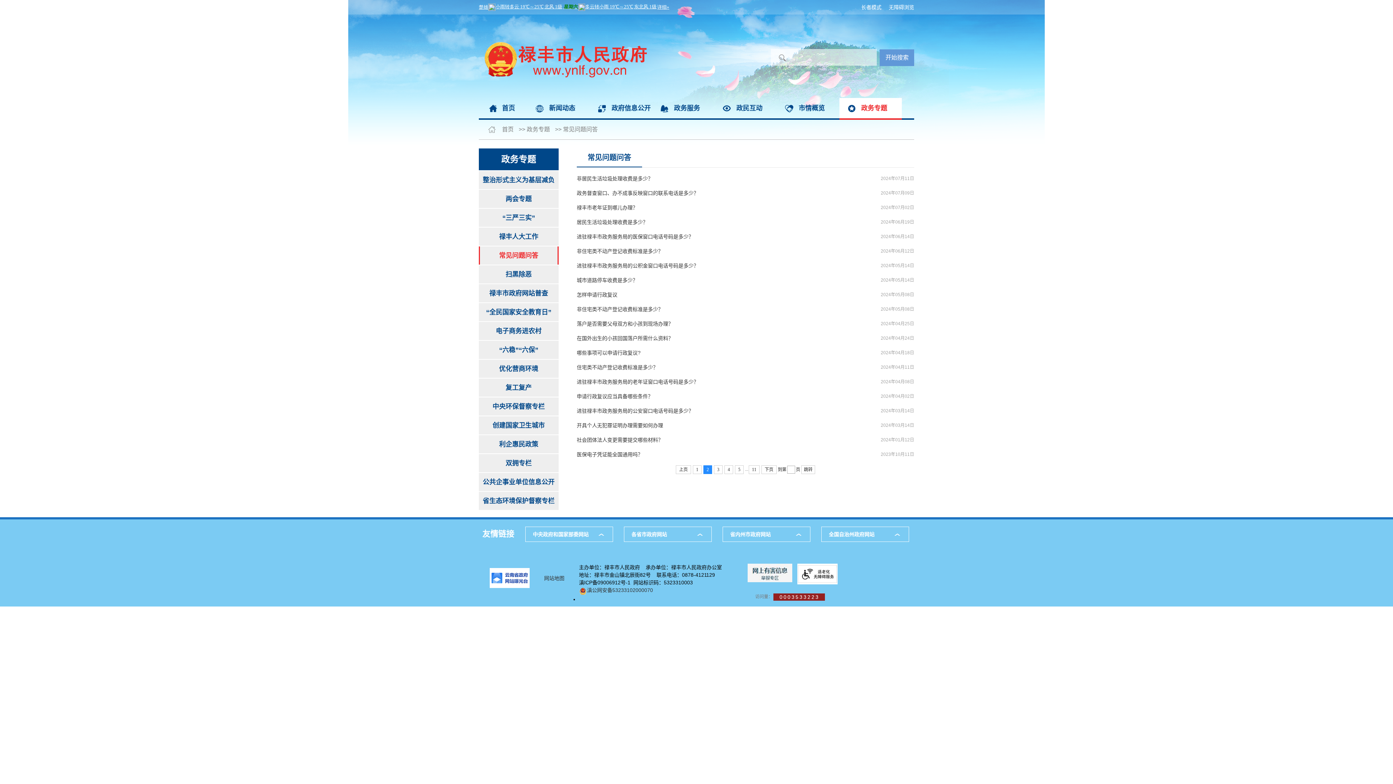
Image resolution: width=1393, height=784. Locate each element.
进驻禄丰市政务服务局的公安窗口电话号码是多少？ (635, 411)
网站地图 (554, 578)
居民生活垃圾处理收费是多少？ (612, 222)
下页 (769, 469)
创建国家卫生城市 (519, 425)
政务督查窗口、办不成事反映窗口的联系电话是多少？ (638, 193)
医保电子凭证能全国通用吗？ (610, 454)
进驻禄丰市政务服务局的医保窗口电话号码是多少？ (635, 237)
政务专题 (874, 108)
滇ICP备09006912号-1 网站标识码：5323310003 (636, 582)
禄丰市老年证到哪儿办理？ (607, 208)
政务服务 (687, 108)
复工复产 (519, 387)
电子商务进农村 (519, 331)
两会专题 (519, 199)
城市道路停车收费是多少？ (607, 280)
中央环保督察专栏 (519, 406)
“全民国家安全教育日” (518, 312)
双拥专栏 (519, 463)
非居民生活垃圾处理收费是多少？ (615, 178)
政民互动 (749, 108)
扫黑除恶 (519, 274)
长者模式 (871, 7)
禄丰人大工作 (518, 236)
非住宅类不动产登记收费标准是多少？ (620, 251)
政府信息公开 (631, 108)
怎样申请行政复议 (597, 295)
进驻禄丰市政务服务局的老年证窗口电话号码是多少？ (638, 382)
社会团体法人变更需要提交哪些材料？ (620, 440)
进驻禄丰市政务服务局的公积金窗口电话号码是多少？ (638, 266)
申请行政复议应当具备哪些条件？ (615, 396)
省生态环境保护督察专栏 (519, 501)
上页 (683, 469)
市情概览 (812, 108)
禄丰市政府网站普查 (518, 293)
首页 (508, 108)
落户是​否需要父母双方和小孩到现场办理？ (625, 324)
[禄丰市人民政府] (563, 18)
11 (754, 469)
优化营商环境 (518, 368)
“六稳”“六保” (518, 350)
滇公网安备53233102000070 (620, 590)
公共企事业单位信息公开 (519, 482)
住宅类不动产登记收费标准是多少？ (617, 367)
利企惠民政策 (518, 444)
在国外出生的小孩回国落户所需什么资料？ (625, 338)
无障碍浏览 (901, 7)
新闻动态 (562, 108)
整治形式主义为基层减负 (519, 180)
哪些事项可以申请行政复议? (609, 353)
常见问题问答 (580, 129)
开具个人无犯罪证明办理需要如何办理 (620, 425)
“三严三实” (518, 217)
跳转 (808, 469)
